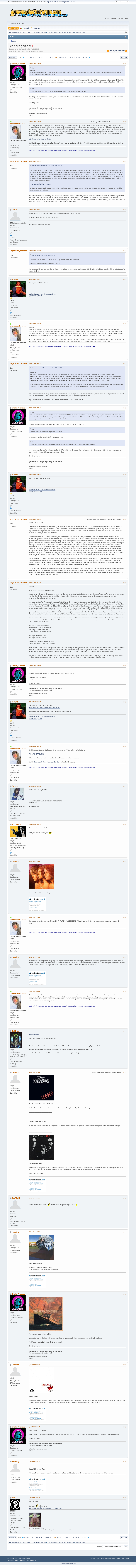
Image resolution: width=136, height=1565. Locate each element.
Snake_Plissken (18, 63)
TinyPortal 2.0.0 (65, 1563)
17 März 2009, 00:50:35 (35, 121)
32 (74, 57)
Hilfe (98, 1558)
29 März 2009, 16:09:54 (35, 582)
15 (35, 57)
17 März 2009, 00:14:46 (35, 63)
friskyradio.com (34, 1035)
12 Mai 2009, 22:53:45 (34, 917)
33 (76, 57)
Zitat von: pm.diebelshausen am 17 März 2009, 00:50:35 (47, 165)
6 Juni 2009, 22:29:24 (34, 1497)
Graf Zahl (16, 1198)
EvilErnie (15, 1031)
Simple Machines (26, 1558)
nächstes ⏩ (122, 51)
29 (68, 57)
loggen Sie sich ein (53, 2)
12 (29, 57)
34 (79, 57)
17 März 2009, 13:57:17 (35, 209)
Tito (13, 1497)
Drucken (124, 57)
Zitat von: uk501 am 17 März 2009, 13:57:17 (43, 255)
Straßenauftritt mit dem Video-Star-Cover (47, 762)
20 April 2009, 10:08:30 (35, 702)
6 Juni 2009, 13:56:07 (34, 1427)
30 (70, 57)
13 (31, 57)
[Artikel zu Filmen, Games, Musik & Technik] (11, 852)
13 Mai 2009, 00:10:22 (34, 957)
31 (72, 57)
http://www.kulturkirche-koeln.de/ (40, 139)
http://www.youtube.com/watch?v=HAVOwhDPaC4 (45, 1508)
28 (65, 57)
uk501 (14, 209)
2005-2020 (73, 1563)
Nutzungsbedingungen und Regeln (110, 1558)
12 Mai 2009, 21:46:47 (34, 861)
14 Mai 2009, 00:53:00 (34, 1072)
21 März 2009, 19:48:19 (35, 519)
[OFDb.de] (11, 313)
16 (37, 57)
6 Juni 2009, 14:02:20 (34, 1461)
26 (61, 57)
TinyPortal (93, 1558)
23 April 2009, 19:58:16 (35, 824)
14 (33, 57)
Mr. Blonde (16, 824)
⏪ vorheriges (112, 51)
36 (83, 57)
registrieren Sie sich (68, 2)
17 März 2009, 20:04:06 (35, 408)
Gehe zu (99, 1546)
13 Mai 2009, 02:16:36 (34, 1031)
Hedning (15, 861)
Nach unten (12, 57)
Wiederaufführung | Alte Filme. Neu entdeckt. (42, 294)
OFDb (14, 41)
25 (59, 57)
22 (51, 57)
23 (53, 57)
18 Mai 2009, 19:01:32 (34, 1198)
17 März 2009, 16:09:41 (35, 279)
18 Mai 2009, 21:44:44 (34, 1294)
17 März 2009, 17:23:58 (35, 323)
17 (40, 57)
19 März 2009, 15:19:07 (35, 474)
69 (87, 57)
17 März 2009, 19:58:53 (35, 363)
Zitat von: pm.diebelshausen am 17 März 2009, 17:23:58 (47, 368)
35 (81, 57)
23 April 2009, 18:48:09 (35, 786)
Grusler (15, 786)
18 (42, 57)
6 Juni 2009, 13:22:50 (34, 1364)
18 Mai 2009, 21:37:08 (34, 1232)
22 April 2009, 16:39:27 (35, 746)
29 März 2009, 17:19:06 (35, 665)
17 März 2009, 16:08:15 (35, 250)
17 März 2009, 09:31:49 (35, 161)
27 (63, 57)
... (27, 57)
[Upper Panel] (126, 32)
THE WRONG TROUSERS (36, 754)
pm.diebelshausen (18, 124)
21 (49, 57)
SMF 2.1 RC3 (10, 1558)
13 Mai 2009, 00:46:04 (34, 991)
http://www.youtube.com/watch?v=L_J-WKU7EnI (44, 707)
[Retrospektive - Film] (11, 235)
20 (46, 57)
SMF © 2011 (18, 1558)
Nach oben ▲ (125, 1558)
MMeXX (15, 279)
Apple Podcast (33, 296)
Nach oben (12, 1537)
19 (44, 57)
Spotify (40, 296)
